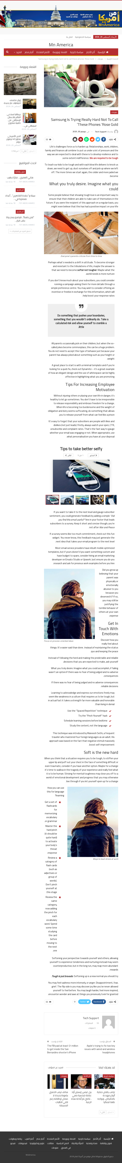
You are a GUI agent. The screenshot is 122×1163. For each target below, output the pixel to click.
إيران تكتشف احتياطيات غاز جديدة (12, 101)
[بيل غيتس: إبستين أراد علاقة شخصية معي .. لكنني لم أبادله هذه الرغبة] (81, 1081)
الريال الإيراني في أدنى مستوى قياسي (20, 79)
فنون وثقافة (20, 172)
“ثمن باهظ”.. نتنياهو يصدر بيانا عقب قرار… (20, 219)
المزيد (19, 52)
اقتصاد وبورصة (60, 52)
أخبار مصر (29, 52)
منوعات (114, 112)
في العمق (66, 1148)
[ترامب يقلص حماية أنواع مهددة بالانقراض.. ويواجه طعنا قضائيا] (104, 1081)
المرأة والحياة (77, 1143)
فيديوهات (22, 1143)
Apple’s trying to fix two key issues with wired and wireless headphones (100, 1049)
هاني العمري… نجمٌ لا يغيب (20, 177)
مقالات (50, 1143)
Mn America (61, 44)
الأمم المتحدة (43, 52)
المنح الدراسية (62, 1143)
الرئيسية (101, 52)
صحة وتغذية (91, 1143)
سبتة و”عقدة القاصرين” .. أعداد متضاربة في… (20, 197)
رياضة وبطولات (15, 1139)
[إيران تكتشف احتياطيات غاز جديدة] (29, 104)
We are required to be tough (104, 158)
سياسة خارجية (76, 52)
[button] (68, 499)
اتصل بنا (69, 37)
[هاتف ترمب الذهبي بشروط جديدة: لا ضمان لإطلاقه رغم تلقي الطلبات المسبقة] (57, 1081)
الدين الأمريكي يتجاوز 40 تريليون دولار (13, 139)
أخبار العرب (29, 1139)
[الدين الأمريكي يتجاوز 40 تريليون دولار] (29, 140)
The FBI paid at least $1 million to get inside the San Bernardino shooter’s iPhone (62, 1049)
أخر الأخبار (90, 52)
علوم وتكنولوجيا (37, 1143)
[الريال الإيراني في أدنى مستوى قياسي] (20, 84)
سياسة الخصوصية (83, 37)
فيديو (12, 1143)
